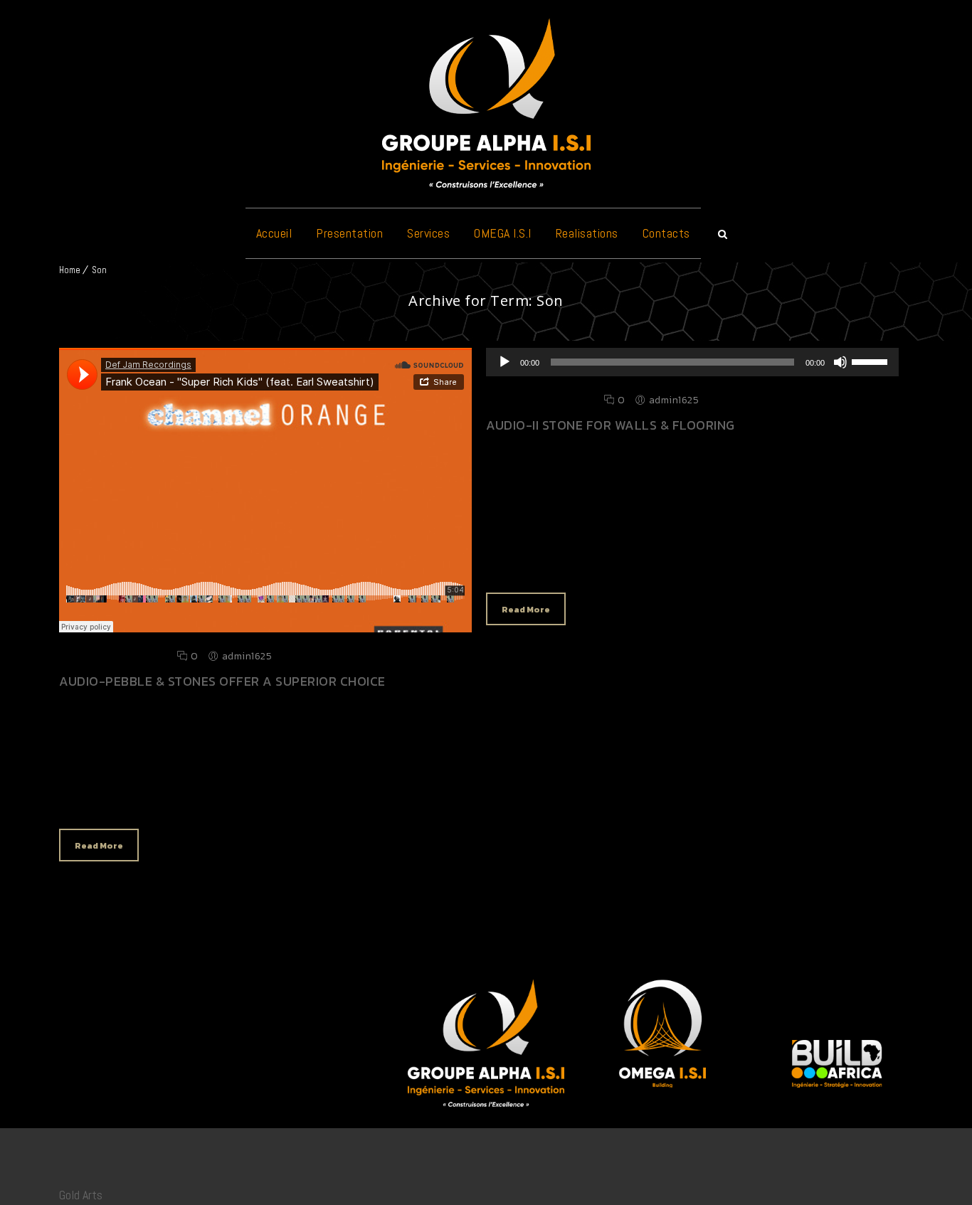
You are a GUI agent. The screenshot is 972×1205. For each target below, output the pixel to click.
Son (99, 270)
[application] (692, 362)
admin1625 (247, 656)
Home (69, 270)
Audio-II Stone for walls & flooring (610, 425)
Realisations (587, 233)
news (122, 797)
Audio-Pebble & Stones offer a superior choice (222, 681)
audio (517, 561)
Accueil (274, 233)
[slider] (872, 360)
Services (428, 233)
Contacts (666, 233)
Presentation (349, 233)
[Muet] (840, 362)
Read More (99, 845)
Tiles (207, 797)
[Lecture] (504, 362)
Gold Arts (80, 1195)
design (92, 797)
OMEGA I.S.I (503, 233)
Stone (181, 797)
